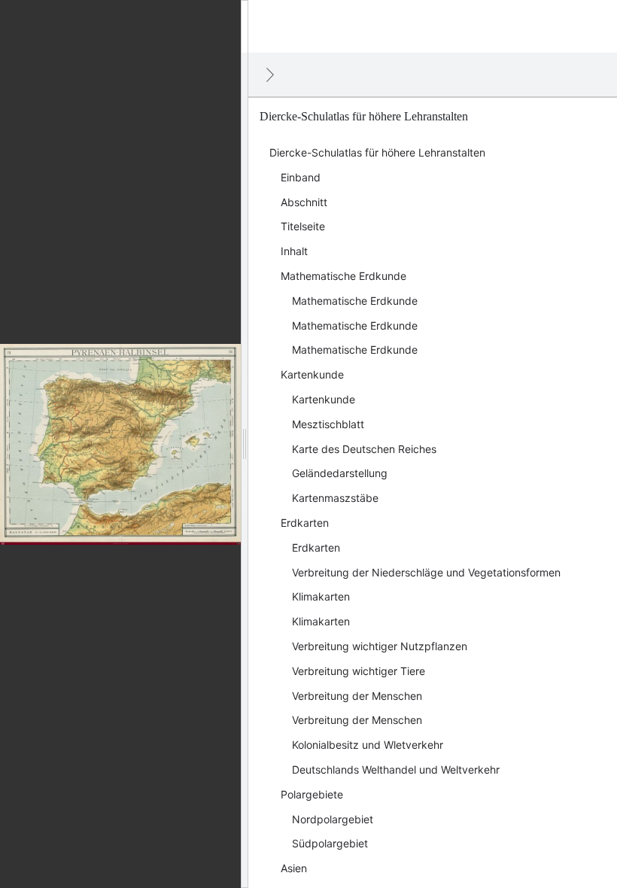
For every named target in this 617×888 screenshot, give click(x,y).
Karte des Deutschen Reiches (364, 448)
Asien (294, 868)
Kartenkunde (312, 374)
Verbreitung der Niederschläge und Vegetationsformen (426, 572)
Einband (301, 177)
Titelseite (303, 226)
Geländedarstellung (340, 473)
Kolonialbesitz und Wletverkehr (367, 744)
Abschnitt (304, 202)
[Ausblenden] (270, 74)
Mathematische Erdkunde (343, 275)
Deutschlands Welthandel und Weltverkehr (396, 769)
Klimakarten (321, 596)
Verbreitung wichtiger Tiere (358, 670)
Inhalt (294, 251)
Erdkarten (305, 522)
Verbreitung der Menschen (357, 695)
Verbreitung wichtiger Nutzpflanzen (379, 646)
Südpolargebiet (330, 843)
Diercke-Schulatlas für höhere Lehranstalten (377, 152)
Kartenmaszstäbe (335, 497)
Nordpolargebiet (332, 819)
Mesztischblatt (328, 424)
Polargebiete (312, 794)
